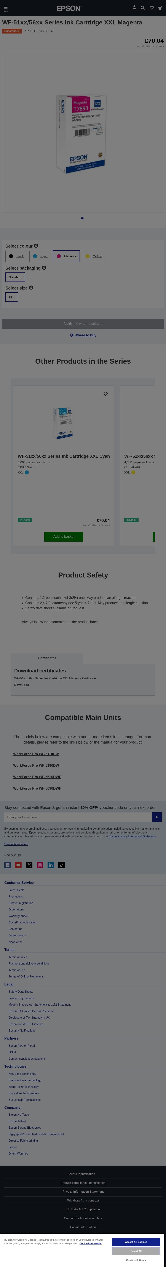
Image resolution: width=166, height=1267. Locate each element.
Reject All (136, 1251)
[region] (82, 1250)
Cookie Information (91, 1243)
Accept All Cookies (136, 1242)
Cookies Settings (136, 1260)
